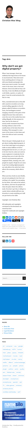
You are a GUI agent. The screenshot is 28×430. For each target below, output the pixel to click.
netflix (5, 362)
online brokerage (19, 362)
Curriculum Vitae (9, 328)
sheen (16, 228)
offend (11, 362)
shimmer (21, 375)
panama (5, 366)
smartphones (7, 382)
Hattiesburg (6, 349)
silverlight (6, 379)
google (20, 346)
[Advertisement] (14, 41)
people (15, 366)
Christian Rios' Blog (11, 20)
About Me (7, 326)
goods (13, 226)
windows (19, 385)
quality (22, 369)
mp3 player (6, 359)
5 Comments (22, 228)
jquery (14, 352)
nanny (20, 359)
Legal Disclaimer (9, 331)
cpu (15, 346)
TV (3, 385)
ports (16, 369)
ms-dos (14, 359)
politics (11, 369)
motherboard (7, 356)
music (7, 228)
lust (24, 226)
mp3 (20, 356)
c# (3, 346)
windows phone (8, 388)
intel (4, 352)
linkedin (20, 226)
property (12, 228)
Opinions (13, 225)
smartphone (14, 379)
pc (10, 366)
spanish (15, 382)
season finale (7, 375)
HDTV (14, 349)
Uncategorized (20, 225)
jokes (9, 352)
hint (17, 226)
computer (9, 346)
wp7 (19, 392)
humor (20, 349)
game (10, 226)
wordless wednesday (9, 392)
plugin (5, 369)
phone (21, 366)
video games (10, 385)
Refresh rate (11, 372)
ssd (21, 382)
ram (4, 372)
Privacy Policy (8, 333)
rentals (18, 372)
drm (7, 226)
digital (4, 226)
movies (4, 228)
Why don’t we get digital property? (12, 67)
